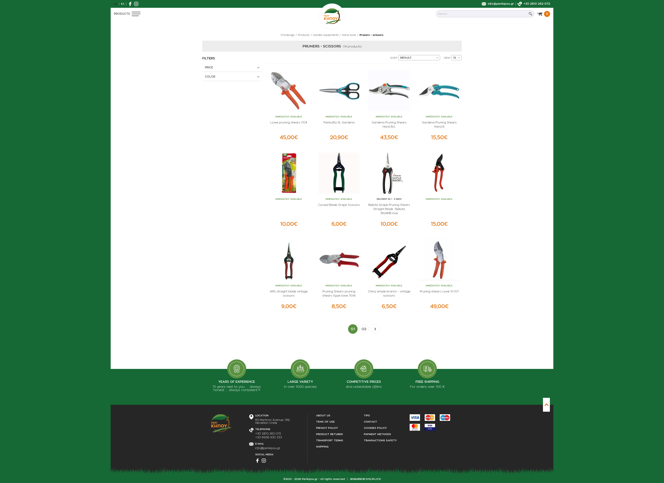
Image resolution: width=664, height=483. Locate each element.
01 (353, 329)
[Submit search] (530, 14)
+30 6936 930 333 (268, 437)
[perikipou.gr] (332, 16)
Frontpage (287, 35)
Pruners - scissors (371, 35)
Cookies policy (375, 428)
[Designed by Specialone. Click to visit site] (365, 479)
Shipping (322, 446)
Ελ (122, 4)
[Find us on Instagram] (137, 4)
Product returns (329, 434)
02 (364, 329)
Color (210, 76)
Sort (393, 58)
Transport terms (329, 440)
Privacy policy (327, 428)
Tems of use (325, 422)
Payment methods (377, 434)
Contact (370, 422)
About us (323, 415)
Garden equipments (326, 35)
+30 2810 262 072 (268, 433)
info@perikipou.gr (267, 448)
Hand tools (349, 35)
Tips (367, 415)
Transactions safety (380, 440)
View (447, 58)
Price (209, 67)
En (115, 4)
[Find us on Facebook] (131, 4)
